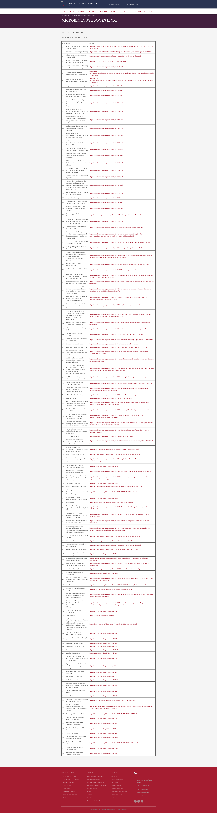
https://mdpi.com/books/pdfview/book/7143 (103, 676)
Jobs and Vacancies (117, 779)
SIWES (151, 11)
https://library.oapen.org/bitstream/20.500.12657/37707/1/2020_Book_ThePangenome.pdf (118, 585)
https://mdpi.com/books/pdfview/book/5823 (103, 691)
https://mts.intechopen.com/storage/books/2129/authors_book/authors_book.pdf (115, 549)
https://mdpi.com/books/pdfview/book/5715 (103, 729)
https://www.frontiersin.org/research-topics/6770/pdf (106, 185)
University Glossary (69, 791)
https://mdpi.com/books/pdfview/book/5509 (103, 658)
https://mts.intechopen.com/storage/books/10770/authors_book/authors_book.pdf (115, 569)
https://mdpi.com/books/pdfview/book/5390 (104, 748)
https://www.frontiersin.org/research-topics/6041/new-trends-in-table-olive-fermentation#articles (120, 471)
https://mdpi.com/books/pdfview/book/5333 (103, 753)
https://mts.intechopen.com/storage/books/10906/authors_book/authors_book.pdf (116, 486)
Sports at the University (70, 794)
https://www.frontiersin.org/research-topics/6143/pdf (106, 135)
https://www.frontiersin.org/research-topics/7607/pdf (106, 143)
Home (63, 11)
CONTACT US (126, 11)
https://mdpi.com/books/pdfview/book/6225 (103, 483)
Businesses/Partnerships (94, 801)
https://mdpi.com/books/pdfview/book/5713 (103, 639)
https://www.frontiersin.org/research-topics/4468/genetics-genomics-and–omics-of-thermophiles (120, 242)
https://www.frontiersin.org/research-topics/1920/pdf (106, 67)
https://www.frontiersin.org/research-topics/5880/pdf (106, 149)
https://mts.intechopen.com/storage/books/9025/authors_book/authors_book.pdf (115, 215)
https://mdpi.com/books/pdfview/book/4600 (104, 466)
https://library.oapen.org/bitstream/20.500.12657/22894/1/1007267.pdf (111, 502)
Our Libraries (67, 785)
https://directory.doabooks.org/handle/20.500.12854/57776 (108, 61)
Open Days (66, 788)
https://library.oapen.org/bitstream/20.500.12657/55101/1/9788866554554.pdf (113, 624)
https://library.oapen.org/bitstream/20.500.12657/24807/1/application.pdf (112, 700)
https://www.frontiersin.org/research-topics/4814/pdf (106, 103)
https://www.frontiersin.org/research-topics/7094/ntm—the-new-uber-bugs (113, 395)
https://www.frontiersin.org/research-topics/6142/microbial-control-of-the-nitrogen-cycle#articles (121, 329)
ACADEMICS (81, 11)
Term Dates (114, 782)
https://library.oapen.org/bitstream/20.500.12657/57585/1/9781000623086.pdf (114, 743)
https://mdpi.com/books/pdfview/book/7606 (103, 696)
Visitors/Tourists (92, 788)
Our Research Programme (71, 779)
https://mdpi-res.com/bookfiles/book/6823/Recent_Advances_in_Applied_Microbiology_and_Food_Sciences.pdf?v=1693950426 (122, 73)
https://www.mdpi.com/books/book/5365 (102, 615)
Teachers (90, 797)
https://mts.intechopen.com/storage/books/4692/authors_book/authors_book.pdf (115, 56)
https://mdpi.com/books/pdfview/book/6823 (104, 498)
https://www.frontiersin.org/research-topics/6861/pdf (106, 120)
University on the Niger (70, 776)
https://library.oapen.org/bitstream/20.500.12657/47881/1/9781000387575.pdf (113, 714)
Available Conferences (70, 797)
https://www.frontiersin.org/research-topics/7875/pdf (106, 198)
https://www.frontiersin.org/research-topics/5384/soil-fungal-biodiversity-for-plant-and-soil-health (121, 410)
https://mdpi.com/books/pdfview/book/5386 (103, 723)
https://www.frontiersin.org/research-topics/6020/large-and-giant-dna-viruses (114, 270)
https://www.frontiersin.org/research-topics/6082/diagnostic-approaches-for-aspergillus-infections (121, 383)
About (71, 11)
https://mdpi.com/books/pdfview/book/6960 (104, 680)
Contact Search (116, 776)
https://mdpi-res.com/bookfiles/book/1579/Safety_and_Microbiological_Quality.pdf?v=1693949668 (121, 52)
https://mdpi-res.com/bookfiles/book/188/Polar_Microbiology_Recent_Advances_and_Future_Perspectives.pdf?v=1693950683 (121, 80)
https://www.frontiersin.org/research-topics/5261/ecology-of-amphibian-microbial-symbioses (119, 248)
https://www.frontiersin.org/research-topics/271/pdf (106, 86)
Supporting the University (119, 791)
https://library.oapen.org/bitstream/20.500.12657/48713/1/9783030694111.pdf (113, 492)
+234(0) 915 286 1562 (132, 4)
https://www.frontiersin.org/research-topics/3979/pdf (106, 163)
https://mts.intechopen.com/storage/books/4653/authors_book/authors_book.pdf (115, 454)
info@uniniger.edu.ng (114, 4)
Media (89, 791)
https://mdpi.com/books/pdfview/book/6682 (104, 737)
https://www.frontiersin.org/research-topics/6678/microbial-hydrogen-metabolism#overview (119, 347)
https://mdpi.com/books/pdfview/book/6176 (103, 733)
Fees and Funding (68, 782)
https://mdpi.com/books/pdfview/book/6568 (103, 653)
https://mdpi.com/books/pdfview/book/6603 (104, 650)
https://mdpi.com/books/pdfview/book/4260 (104, 573)
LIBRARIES (92, 11)
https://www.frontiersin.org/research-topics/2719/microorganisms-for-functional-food (117, 227)
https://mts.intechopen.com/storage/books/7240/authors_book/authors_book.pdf (115, 536)
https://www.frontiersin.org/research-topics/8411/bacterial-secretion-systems (114, 344)
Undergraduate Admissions (95, 776)
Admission (103, 11)
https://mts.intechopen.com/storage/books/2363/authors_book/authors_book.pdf (115, 545)
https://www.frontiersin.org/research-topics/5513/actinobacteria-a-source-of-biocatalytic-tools (119, 264)
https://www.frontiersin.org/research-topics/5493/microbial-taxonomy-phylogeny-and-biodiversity (121, 339)
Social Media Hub (116, 794)
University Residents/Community (97, 785)
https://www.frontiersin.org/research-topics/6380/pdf (106, 202)
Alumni (89, 794)
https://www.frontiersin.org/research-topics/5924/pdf (106, 221)
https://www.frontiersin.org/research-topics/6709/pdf (106, 193)
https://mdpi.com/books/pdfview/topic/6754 (103, 666)
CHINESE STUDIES (139, 11)
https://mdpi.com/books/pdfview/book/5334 (103, 633)
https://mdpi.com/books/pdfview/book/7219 (103, 685)
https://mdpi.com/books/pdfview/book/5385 (103, 718)
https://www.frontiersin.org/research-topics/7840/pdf (106, 170)
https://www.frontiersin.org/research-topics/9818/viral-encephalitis (111, 398)
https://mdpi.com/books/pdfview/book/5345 (103, 611)
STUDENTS (114, 11)
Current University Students (95, 782)
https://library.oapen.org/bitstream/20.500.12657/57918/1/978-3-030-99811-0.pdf (114, 449)
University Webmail (117, 788)
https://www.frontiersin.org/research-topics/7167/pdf (106, 177)
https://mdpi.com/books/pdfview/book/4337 (103, 554)
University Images (116, 797)
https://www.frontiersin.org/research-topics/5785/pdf (106, 95)
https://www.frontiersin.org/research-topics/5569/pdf (106, 111)
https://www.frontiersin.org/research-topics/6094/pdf (106, 90)
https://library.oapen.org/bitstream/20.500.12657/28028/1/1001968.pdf (111, 589)
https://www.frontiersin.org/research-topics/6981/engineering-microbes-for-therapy (116, 334)
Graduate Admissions (93, 779)
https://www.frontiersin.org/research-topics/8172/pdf (106, 128)
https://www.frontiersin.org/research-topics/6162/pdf (106, 208)
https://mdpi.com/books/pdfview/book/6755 (103, 672)
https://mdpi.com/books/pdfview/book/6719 (103, 646)
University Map (116, 785)
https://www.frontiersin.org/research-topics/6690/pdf (106, 155)
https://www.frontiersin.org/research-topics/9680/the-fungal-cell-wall (111, 436)
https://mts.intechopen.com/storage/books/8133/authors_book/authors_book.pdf (115, 541)
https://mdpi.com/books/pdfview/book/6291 (103, 643)
